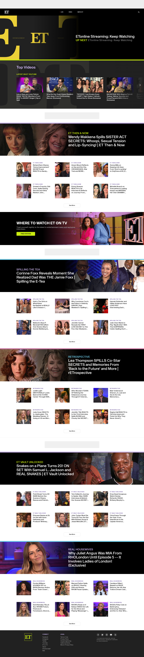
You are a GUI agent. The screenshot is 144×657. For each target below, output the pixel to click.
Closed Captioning (65, 641)
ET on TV (45, 645)
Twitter (44, 641)
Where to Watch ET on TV (41, 223)
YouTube (45, 643)
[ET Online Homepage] (6, 12)
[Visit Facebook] (98, 635)
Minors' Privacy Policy (66, 645)
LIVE (62, 12)
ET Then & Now (78, 133)
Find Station (26, 234)
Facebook (45, 637)
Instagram (45, 639)
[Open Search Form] (139, 12)
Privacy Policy (64, 639)
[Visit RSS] (115, 635)
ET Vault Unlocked (29, 462)
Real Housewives (80, 549)
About (44, 647)
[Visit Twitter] (102, 635)
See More (72, 205)
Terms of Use (64, 637)
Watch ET (80, 12)
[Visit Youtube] (111, 634)
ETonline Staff (46, 649)
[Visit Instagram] (106, 635)
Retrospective (79, 357)
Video (70, 12)
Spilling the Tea (28, 269)
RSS (43, 651)
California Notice (65, 643)
